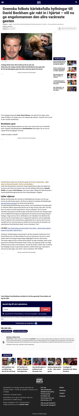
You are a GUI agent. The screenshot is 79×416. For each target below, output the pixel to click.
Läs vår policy (42, 314)
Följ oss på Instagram (48, 405)
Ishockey (62, 390)
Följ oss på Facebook (48, 403)
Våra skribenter (46, 389)
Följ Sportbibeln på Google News (25, 323)
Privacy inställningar (39, 414)
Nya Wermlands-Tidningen (9, 203)
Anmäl (45, 309)
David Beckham (6, 331)
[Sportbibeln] (39, 2)
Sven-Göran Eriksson (20, 331)
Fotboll (10, 24)
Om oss (43, 387)
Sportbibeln (5, 24)
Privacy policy (45, 394)
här (17, 344)
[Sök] (76, 2)
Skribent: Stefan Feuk (7, 26)
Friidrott (62, 396)
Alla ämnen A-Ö (46, 400)
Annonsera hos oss (47, 398)
